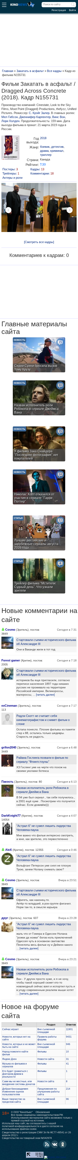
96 (67, 1099)
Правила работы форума (47, 1038)
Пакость (7, 781)
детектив (57, 146)
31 (67, 1059)
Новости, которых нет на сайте (16, 1038)
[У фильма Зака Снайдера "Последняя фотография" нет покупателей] (39, 444)
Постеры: (10, 169)
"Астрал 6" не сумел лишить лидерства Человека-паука (43, 828)
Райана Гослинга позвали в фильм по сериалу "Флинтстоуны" (42, 759)
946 (68, 1044)
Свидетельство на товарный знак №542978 (27, 1138)
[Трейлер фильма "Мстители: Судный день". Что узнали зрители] (39, 576)
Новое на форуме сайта (30, 1011)
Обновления (43, 1112)
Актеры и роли (12, 177)
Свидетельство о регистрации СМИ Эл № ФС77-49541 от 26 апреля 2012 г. (36, 1134)
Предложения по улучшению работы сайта (48, 1091)
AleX (8, 849)
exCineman (9, 705)
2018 (43, 138)
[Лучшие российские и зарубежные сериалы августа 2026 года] (39, 533)
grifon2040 (8, 747)
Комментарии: (42, 173)
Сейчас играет (10, 1029)
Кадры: (37, 169)
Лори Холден (10, 121)
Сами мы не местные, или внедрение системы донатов (18, 1083)
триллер (45, 154)
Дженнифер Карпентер (35, 117)
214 (68, 1088)
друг (4, 918)
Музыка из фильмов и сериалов (14, 1065)
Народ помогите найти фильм (15, 1053)
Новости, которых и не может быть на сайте (19, 1045)
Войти (72, 10)
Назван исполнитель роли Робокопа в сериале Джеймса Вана (42, 790)
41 (67, 1063)
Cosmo (10, 629)
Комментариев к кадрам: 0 (39, 255)
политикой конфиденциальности (20, 1126)
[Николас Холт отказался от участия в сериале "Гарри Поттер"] (39, 487)
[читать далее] (45, 694)
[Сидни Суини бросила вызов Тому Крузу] (39, 355)
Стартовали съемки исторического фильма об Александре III (46, 642)
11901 (69, 1029)
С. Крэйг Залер (39, 113)
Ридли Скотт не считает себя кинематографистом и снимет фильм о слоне (43, 720)
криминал (56, 150)
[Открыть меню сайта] (4, 5)
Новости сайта (45, 1059)
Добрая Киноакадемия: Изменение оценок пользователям (15, 1091)
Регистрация (59, 10)
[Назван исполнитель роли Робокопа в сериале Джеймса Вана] (39, 398)
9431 (69, 1036)
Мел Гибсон (9, 117)
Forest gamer (10, 660)
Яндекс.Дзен (9, 1059)
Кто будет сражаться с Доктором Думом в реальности (15, 1074)
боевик (45, 146)
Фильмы (42, 1051)
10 (67, 1051)
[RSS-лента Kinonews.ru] (47, 1144)
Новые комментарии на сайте (39, 615)
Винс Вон (58, 117)
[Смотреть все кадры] (39, 242)
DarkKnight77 (11, 815)
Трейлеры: (10, 173)
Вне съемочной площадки (46, 1031)
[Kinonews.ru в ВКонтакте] (55, 1144)
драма (44, 150)
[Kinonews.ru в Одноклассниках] (63, 1144)
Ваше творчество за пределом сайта (13, 1100)
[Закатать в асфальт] (10, 149)
